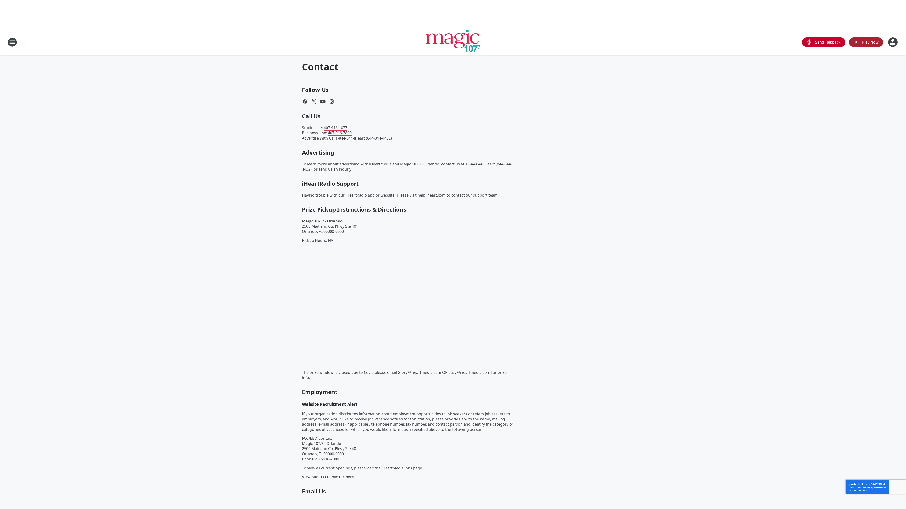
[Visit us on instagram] (332, 101)
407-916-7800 (340, 132)
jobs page (413, 468)
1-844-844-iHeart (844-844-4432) (364, 138)
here (350, 477)
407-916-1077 (335, 127)
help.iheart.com (432, 195)
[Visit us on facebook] (305, 101)
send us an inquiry (335, 169)
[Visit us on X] (314, 101)
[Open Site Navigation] (12, 42)
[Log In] (893, 42)
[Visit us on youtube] (323, 101)
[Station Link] (453, 42)
